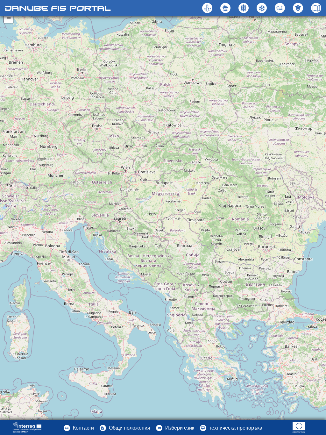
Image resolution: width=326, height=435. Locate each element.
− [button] (9, 18)
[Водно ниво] (208, 8)
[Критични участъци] (226, 8)
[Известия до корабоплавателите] (244, 8)
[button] (281, 8)
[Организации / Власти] (299, 8)
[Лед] (262, 8)
